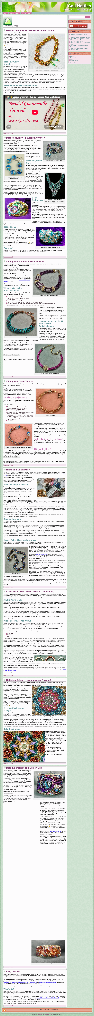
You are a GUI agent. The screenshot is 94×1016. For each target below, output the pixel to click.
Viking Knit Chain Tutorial (19, 381)
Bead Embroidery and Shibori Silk (24, 768)
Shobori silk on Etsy (55, 831)
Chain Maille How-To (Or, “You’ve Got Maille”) (30, 591)
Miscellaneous (74, 60)
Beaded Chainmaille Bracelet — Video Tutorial (30, 30)
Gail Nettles (79, 5)
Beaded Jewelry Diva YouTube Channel (48, 998)
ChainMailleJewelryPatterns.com (27, 982)
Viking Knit (73, 62)
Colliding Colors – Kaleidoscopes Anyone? (28, 680)
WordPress (40, 1014)
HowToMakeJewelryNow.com (47, 982)
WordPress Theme (48, 1014)
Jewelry (72, 59)
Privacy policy (26, 13)
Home (5, 13)
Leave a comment (8, 133)
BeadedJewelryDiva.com (10, 982)
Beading (72, 56)
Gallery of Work (14, 13)
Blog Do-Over (13, 971)
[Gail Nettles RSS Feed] (4, 1010)
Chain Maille (73, 58)
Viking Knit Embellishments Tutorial (25, 261)
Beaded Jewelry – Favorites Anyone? (25, 138)
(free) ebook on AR (41, 554)
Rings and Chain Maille (18, 469)
